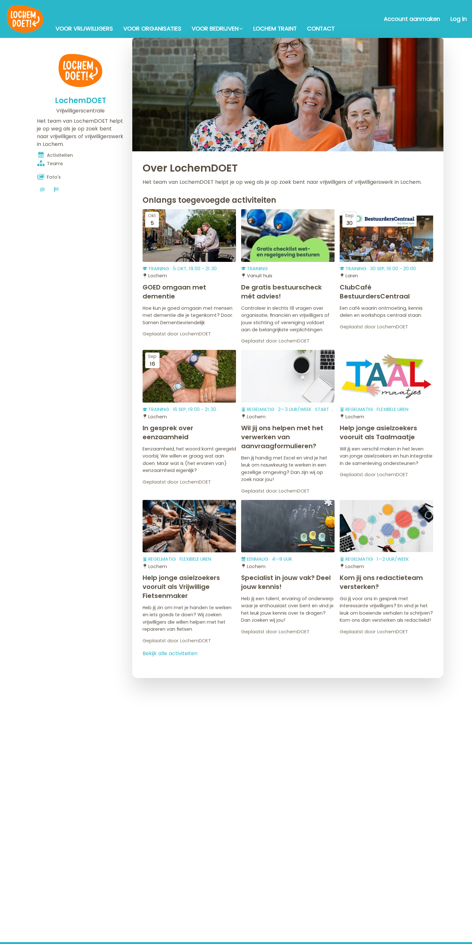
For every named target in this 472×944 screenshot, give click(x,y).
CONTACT (321, 28)
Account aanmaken (412, 18)
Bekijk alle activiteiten (170, 653)
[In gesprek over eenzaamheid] (189, 376)
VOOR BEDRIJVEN (215, 28)
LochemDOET (80, 100)
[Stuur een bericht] (42, 189)
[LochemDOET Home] (25, 19)
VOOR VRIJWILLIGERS (84, 28)
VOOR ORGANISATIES (152, 28)
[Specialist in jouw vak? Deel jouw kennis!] (288, 526)
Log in (458, 18)
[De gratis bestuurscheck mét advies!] (288, 235)
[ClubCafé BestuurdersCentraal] (386, 235)
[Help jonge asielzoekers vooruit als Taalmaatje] (386, 376)
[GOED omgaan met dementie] (189, 235)
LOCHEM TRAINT (275, 28)
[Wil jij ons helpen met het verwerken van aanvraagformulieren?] (288, 376)
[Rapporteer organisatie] (56, 189)
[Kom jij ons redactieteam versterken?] (386, 526)
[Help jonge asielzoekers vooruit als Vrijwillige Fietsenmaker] (189, 526)
